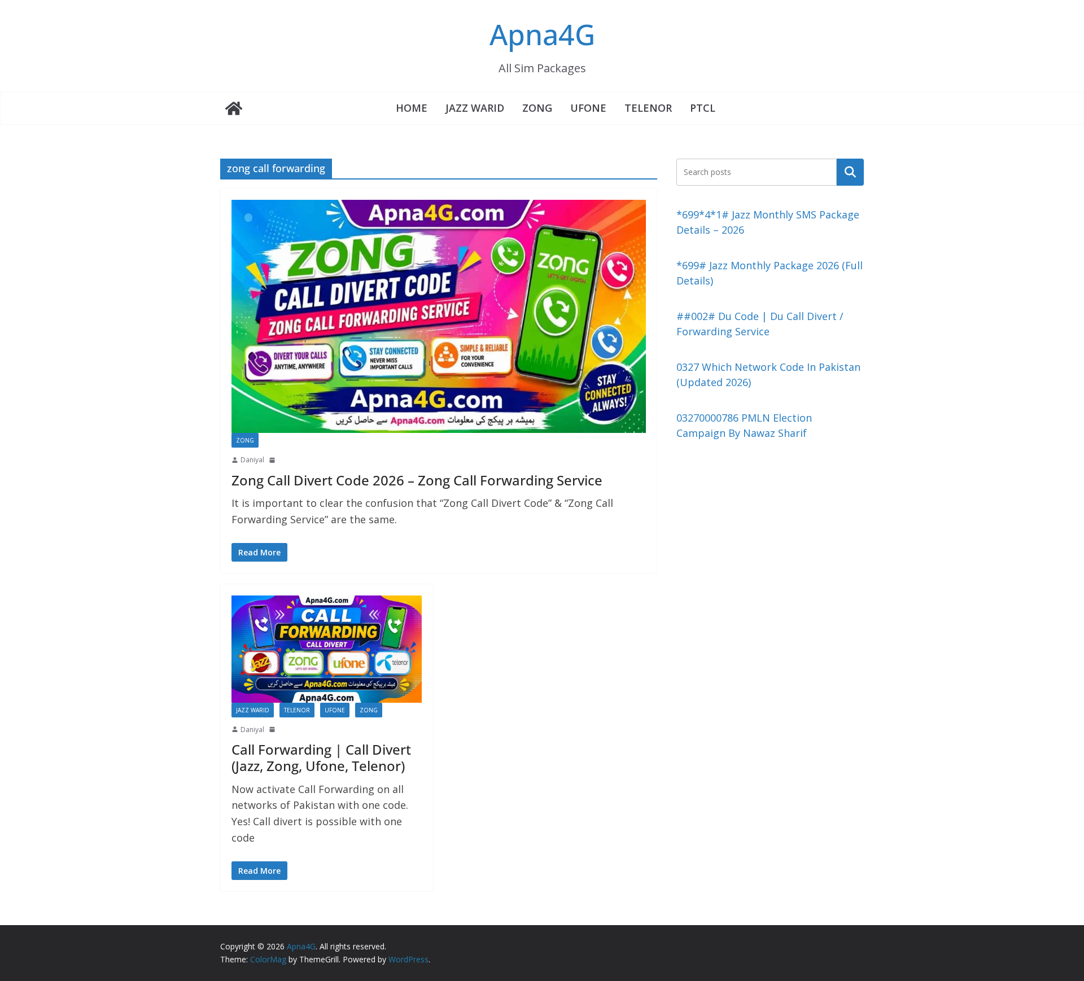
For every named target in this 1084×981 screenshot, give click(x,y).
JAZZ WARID (474, 108)
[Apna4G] (233, 108)
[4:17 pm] (273, 460)
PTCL (702, 108)
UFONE (588, 108)
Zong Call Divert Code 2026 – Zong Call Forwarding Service (416, 480)
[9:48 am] (273, 729)
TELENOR (648, 108)
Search (850, 171)
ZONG (537, 108)
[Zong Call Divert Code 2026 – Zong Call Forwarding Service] (438, 316)
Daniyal (252, 460)
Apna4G (542, 34)
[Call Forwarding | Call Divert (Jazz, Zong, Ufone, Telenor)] (326, 649)
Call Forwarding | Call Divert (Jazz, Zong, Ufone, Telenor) (321, 757)
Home (411, 108)
